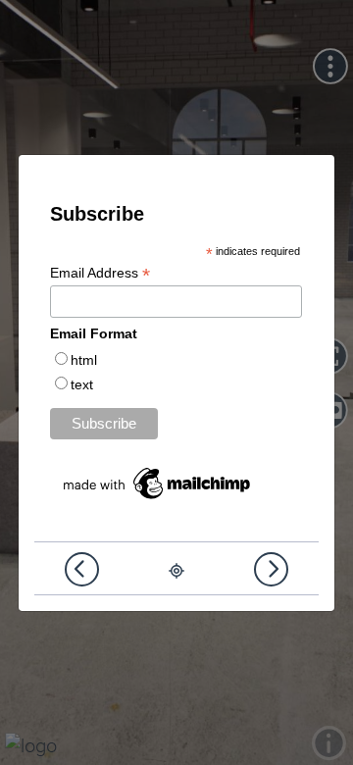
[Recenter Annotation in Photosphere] (176, 570)
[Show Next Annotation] (271, 569)
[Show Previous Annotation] (82, 569)
